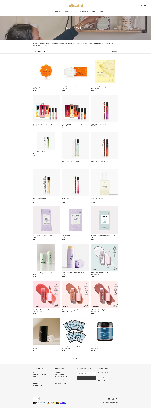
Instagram (35, 383)
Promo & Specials (37, 379)
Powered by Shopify (114, 402)
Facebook (35, 381)
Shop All (57, 372)
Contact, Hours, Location (39, 374)
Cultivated (107, 402)
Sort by (34, 51)
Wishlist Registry (59, 379)
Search (34, 372)
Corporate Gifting (59, 374)
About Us (35, 376)
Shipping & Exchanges (61, 383)
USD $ (35, 398)
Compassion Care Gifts (61, 376)
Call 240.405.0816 (37, 385)
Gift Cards (57, 381)
